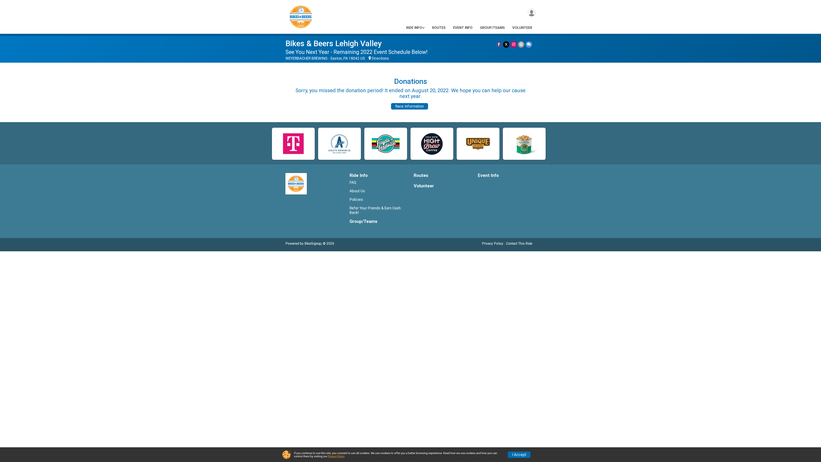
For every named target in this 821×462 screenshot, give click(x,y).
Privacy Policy (492, 243)
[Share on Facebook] (499, 44)
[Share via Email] (521, 44)
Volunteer (522, 28)
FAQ (353, 182)
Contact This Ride (519, 243)
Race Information (409, 106)
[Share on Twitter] (506, 44)
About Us (357, 191)
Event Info (463, 28)
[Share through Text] (529, 44)
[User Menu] (532, 12)
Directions (380, 58)
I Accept (519, 455)
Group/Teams (492, 28)
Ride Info (414, 28)
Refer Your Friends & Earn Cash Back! (375, 210)
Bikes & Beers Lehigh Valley (333, 43)
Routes (439, 28)
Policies (356, 199)
